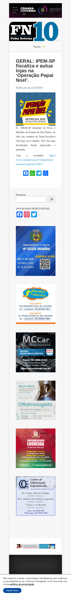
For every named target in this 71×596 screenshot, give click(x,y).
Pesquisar (21, 194)
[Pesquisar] (51, 199)
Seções (37, 46)
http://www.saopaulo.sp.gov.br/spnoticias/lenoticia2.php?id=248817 (35, 160)
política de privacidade (22, 584)
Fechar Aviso (12, 590)
